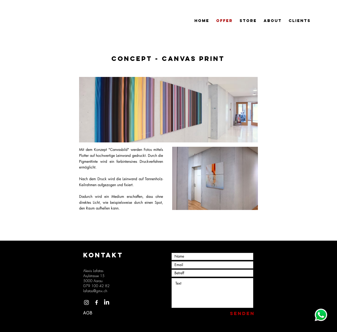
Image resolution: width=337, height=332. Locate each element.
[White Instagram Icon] (86, 302)
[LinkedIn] (106, 302)
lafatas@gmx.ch (95, 290)
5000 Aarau (93, 280)
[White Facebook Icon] (96, 302)
